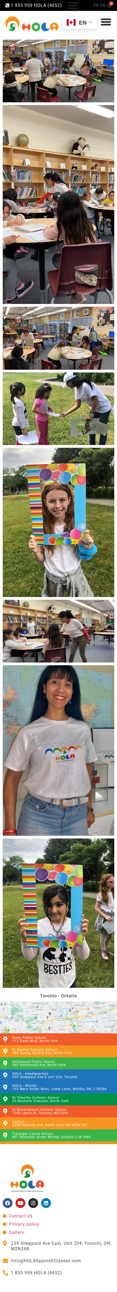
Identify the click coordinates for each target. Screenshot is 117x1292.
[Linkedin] (46, 1203)
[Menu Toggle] (73, 5)
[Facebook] (8, 1203)
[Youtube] (20, 1203)
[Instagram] (33, 1203)
